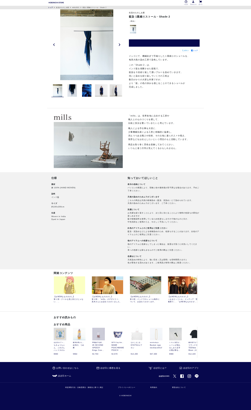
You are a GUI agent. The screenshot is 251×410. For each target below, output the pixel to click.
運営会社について (179, 387)
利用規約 (153, 387)
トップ (50, 7)
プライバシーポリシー (126, 387)
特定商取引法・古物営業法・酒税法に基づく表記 (84, 387)
